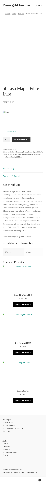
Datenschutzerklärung (10, 472)
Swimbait (37, 154)
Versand (5, 455)
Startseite (7, 14)
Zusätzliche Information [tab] (12, 176)
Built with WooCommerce (28, 472)
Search (23, 481)
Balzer (12, 152)
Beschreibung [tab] (8, 169)
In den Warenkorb (21, 139)
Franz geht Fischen (16, 5)
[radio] (11, 121)
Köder (14, 14)
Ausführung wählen (23, 304)
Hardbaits (21, 14)
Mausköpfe (17, 154)
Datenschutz (7, 446)
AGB (4, 441)
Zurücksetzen (11, 132)
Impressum (6, 449)
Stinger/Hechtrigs (27, 154)
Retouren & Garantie (10, 452)
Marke (10, 154)
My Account (7, 481)
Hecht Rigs (32, 152)
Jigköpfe (39, 152)
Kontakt (5, 444)
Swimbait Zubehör (9, 157)
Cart (35, 479)
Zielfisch (19, 157)
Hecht (25, 152)
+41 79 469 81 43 (9, 425)
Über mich (6, 431)
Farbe (5, 111)
